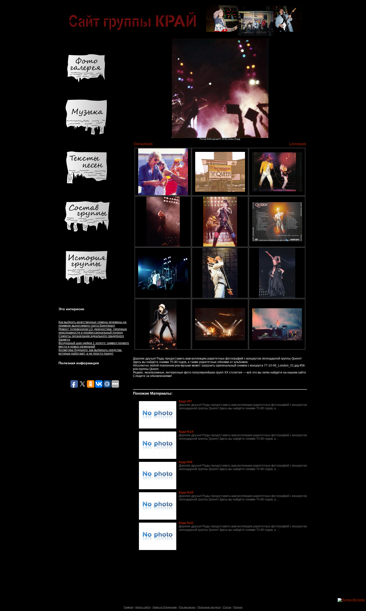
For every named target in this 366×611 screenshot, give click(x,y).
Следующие (297, 143)
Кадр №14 (186, 431)
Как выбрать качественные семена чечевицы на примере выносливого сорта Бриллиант (92, 323)
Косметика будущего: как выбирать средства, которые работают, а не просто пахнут (90, 351)
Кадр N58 (185, 462)
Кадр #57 (185, 401)
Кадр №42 (186, 523)
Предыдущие (143, 143)
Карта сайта (142, 607)
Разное (238, 607)
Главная (128, 607)
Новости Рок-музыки (165, 607)
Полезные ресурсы (209, 607)
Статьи (227, 607)
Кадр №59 (186, 492)
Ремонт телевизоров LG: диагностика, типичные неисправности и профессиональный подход (93, 330)
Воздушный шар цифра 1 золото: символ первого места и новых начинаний (94, 344)
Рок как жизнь (187, 607)
